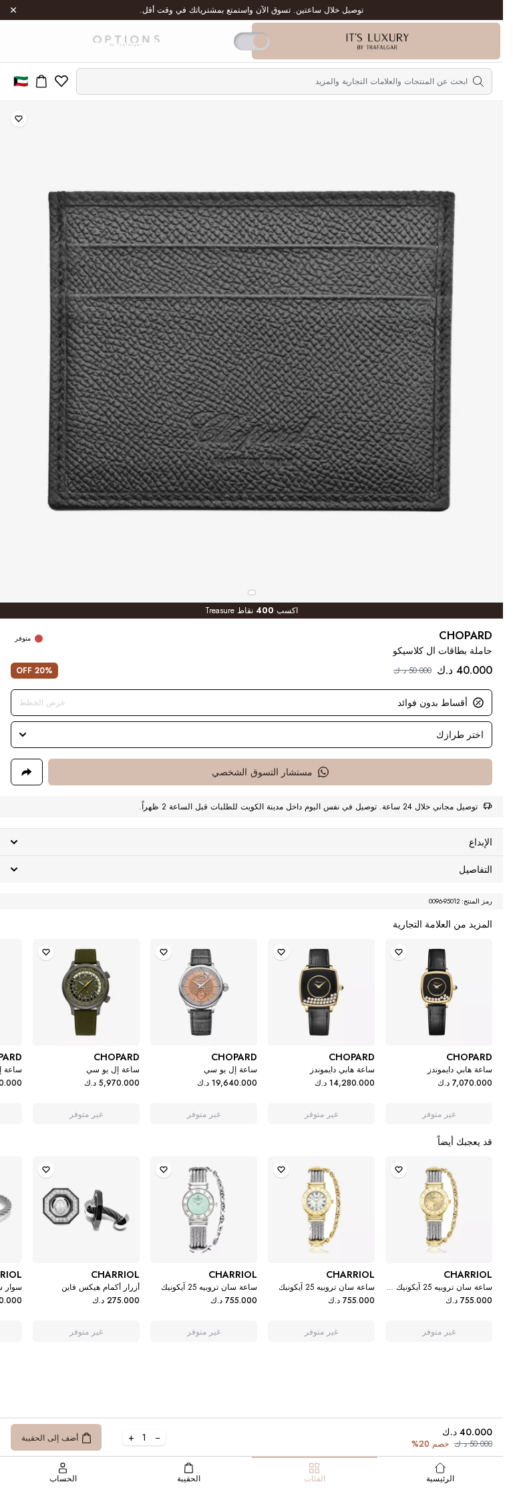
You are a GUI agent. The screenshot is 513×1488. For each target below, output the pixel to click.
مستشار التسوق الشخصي (262, 772)
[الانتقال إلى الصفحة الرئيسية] (377, 41)
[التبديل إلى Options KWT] (125, 41)
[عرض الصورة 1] (251, 593)
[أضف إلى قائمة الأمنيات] (19, 119)
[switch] (252, 41)
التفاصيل (475, 869)
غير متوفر (439, 1114)
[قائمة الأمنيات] (61, 81)
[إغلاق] (13, 10)
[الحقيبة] (41, 81)
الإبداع (480, 842)
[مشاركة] (27, 772)
